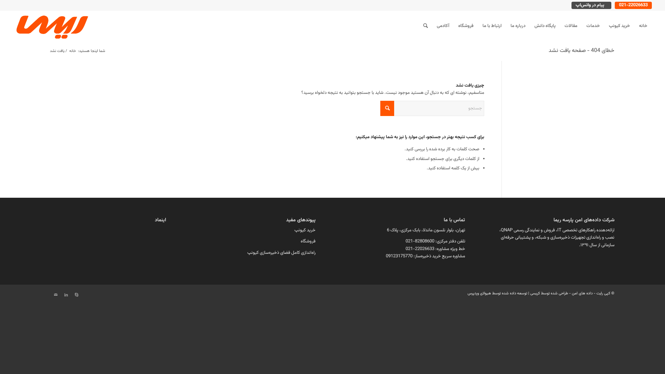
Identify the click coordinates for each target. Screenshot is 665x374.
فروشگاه (308, 241)
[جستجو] (425, 26)
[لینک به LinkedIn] (66, 295)
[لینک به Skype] (76, 295)
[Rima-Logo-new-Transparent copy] (51, 26)
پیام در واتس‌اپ (590, 5)
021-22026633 (633, 5)
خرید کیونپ (305, 230)
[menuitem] (643, 26)
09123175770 (399, 256)
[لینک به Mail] (56, 295)
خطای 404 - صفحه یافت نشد (581, 50)
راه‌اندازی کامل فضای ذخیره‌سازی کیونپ (281, 252)
